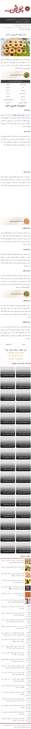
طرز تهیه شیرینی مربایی (16, 75)
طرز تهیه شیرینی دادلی (15, 34)
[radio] (21, 356)
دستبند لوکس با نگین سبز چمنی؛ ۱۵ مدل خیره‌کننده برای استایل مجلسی (12, 561)
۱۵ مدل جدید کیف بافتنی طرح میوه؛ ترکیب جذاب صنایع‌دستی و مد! (12, 581)
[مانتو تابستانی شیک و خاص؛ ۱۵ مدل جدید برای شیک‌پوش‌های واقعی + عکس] (28, 604)
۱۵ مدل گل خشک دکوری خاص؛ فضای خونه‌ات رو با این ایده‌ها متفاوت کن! (12, 660)
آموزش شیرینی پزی (17, 25)
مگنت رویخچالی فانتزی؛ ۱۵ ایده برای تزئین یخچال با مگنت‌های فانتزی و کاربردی (12, 667)
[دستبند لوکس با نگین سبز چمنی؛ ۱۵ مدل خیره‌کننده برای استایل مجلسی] (28, 564)
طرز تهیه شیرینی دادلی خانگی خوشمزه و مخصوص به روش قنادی (17, 20)
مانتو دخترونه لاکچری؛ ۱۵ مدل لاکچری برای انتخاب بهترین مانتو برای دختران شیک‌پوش (12, 634)
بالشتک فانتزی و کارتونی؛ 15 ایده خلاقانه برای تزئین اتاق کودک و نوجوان (12, 574)
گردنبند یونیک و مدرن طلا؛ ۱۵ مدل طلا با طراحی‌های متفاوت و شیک (12, 673)
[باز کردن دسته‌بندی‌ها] (27, 8)
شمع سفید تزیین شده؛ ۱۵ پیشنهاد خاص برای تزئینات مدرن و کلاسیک (12, 719)
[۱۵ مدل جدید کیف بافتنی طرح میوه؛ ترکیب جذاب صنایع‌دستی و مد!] (28, 584)
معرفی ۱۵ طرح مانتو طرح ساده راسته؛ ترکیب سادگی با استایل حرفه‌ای (12, 640)
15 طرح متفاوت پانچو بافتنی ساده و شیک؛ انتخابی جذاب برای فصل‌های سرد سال (12, 621)
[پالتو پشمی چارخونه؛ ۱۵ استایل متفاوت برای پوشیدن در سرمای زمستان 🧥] (28, 590)
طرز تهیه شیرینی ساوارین (16, 221)
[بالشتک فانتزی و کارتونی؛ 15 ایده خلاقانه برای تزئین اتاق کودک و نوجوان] (28, 577)
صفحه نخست (25, 25)
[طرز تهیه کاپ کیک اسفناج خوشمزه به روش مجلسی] (28, 571)
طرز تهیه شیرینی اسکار (16, 294)
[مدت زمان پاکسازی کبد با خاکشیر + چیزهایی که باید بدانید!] (28, 597)
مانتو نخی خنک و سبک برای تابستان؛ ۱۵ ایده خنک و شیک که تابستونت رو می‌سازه (12, 700)
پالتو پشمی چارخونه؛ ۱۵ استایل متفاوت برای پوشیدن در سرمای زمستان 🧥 (12, 588)
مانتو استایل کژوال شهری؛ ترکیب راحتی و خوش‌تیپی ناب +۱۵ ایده (12, 654)
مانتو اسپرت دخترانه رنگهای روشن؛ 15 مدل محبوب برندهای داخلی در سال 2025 (12, 647)
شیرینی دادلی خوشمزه (18, 115)
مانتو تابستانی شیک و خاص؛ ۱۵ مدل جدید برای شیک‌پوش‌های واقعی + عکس (12, 601)
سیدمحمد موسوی (24, 27)
